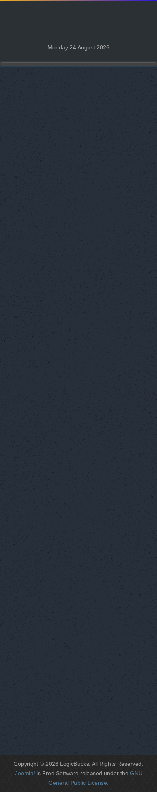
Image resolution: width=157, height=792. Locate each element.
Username (23, 608)
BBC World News (33, 238)
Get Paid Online (31, 405)
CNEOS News (29, 249)
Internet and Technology (41, 394)
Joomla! (25, 773)
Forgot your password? (39, 701)
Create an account (33, 717)
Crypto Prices (28, 172)
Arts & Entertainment (37, 383)
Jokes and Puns (31, 161)
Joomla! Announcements (42, 317)
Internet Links (27, 150)
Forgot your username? (40, 709)
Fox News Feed (31, 272)
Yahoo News (26, 305)
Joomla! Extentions (35, 328)
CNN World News (33, 260)
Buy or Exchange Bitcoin (42, 183)
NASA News (26, 283)
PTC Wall (22, 195)
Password (22, 640)
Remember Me (29, 672)
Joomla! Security (32, 339)
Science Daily (28, 294)
